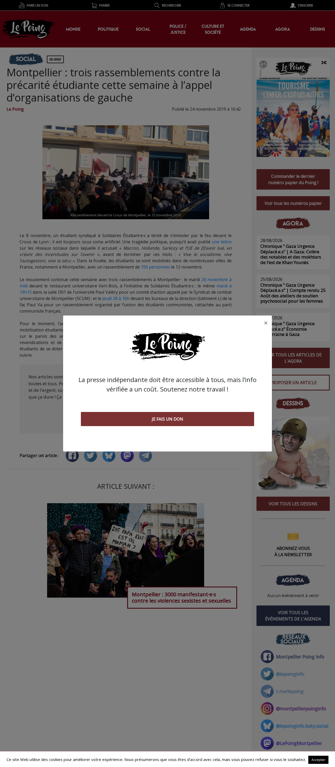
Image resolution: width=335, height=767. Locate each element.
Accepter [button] (318, 759)
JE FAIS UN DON (167, 419)
